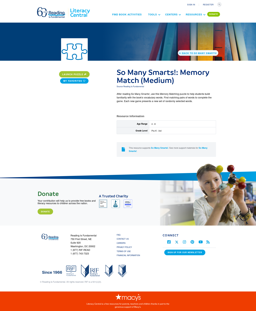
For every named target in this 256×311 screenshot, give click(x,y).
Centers (171, 14)
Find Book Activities (127, 14)
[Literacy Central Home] (80, 8)
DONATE (213, 14)
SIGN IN (191, 4)
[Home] (53, 8)
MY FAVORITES (73, 80)
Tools (152, 14)
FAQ (118, 234)
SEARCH (220, 5)
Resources (194, 14)
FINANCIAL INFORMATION (128, 255)
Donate (45, 211)
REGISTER (208, 4)
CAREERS (121, 243)
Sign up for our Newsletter (185, 252)
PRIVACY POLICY (124, 247)
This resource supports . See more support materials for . (168, 149)
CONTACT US (123, 238)
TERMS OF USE (125, 251)
